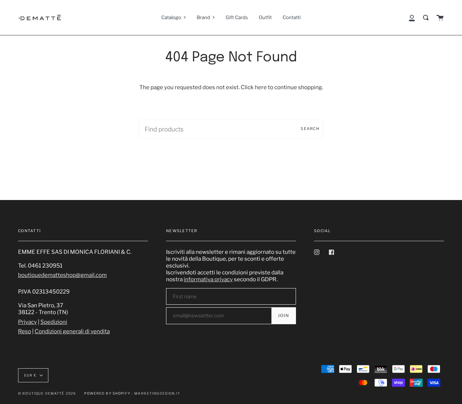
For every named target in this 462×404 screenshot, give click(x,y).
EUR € (30, 375)
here (261, 87)
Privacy (27, 321)
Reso (24, 331)
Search (310, 128)
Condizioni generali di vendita (72, 331)
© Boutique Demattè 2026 (47, 393)
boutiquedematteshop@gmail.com (62, 274)
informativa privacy (208, 279)
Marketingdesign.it (157, 393)
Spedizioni (53, 321)
